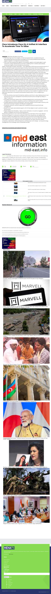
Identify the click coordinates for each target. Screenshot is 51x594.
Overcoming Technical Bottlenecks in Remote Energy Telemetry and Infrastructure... (15, 232)
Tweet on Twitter (24, 51)
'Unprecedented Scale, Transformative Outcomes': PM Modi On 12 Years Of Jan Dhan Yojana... (25, 438)
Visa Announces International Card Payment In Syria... (37, 182)
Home (3, 5)
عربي (26, 3)
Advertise (5, 564)
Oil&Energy (41, 14)
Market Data (23, 5)
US (5, 14)
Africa (23, 14)
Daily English (6, 569)
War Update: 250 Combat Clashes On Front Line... (17, 495)
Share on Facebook (18, 51)
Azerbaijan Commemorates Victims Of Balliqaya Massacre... (19, 401)
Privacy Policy (6, 561)
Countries (36, 5)
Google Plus (10, 582)
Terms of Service (7, 559)
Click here (11, 554)
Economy (35, 14)
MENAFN (4, 56)
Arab (15, 14)
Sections (43, 5)
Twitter (9, 581)
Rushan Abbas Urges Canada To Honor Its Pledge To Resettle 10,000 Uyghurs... (25, 467)
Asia (19, 14)
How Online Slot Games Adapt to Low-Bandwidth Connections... (12, 230)
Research (30, 5)
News (7, 5)
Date (4, 50)
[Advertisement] (20, 9)
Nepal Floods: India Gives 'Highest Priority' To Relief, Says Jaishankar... (22, 523)
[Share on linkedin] (34, 51)
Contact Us (6, 562)
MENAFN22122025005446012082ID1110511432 (14, 128)
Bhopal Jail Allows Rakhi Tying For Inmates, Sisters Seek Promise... (21, 364)
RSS (9, 587)
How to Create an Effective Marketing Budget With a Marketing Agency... (14, 235)
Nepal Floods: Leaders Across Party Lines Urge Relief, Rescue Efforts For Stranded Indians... (26, 336)
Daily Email (10, 584)
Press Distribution (15, 5)
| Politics (29, 14)
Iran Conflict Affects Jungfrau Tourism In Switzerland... (37, 185)
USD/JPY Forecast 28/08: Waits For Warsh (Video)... (37, 189)
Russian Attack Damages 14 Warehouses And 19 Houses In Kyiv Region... (23, 278)
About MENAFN (7, 565)
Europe (10, 14)
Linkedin (9, 585)
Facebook (10, 579)
